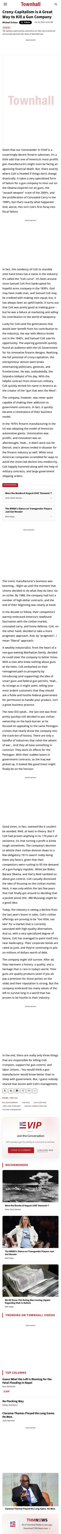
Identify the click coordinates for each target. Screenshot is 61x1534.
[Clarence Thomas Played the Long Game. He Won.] (30, 1489)
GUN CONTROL (40, 1102)
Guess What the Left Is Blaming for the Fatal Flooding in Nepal (27, 1381)
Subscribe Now (45, 1150)
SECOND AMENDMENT (11, 1109)
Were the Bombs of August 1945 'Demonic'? (27, 1205)
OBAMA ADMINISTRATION (36, 1106)
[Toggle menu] (5, 4)
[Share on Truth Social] (10, 1091)
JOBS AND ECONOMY (11, 1106)
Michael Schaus (10, 22)
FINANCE (26, 1102)
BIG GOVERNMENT (10, 1102)
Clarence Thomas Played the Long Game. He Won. (28, 1415)
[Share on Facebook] (17, 1091)
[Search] (56, 4)
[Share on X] (4, 1091)
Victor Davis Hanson (13, 1209)
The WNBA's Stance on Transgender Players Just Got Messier (29, 1253)
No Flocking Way (13, 1401)
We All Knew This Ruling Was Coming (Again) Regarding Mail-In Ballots (27, 1302)
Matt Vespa (9, 1258)
